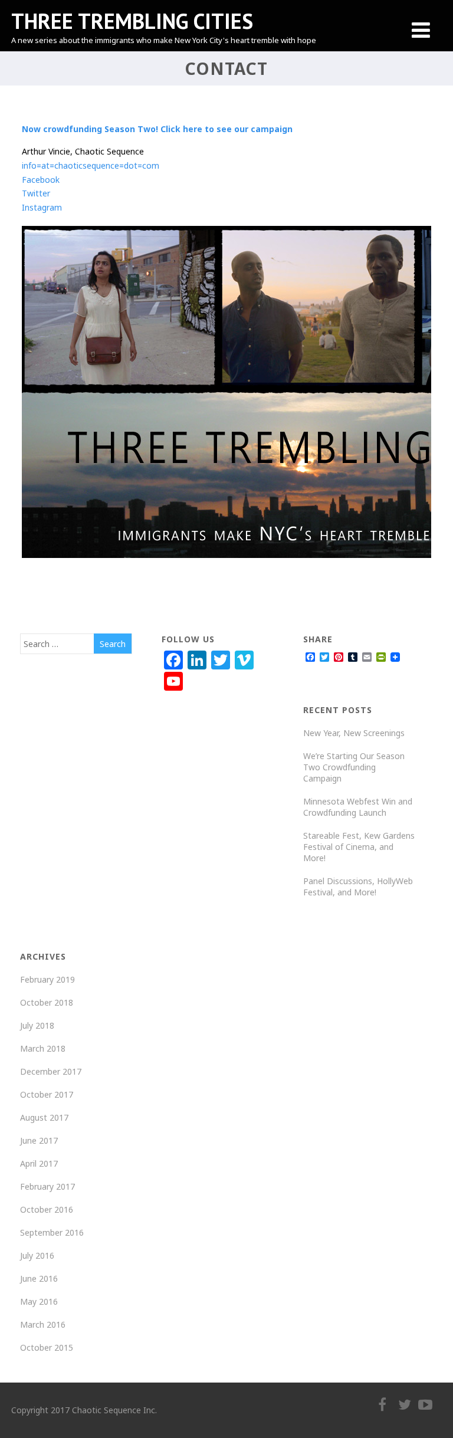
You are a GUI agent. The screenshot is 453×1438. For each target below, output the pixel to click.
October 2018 (46, 1002)
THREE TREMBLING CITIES (132, 21)
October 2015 (46, 1347)
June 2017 (39, 1140)
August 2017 (44, 1117)
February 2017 (47, 1186)
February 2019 (47, 979)
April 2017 (39, 1163)
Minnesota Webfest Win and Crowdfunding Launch (357, 807)
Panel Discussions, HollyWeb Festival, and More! (358, 886)
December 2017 (50, 1071)
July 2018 (37, 1025)
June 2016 (39, 1278)
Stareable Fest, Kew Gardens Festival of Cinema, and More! (359, 847)
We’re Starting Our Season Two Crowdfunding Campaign (354, 767)
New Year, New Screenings (354, 732)
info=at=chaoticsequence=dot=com (90, 165)
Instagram (42, 207)
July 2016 (37, 1255)
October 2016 (46, 1209)
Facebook (41, 179)
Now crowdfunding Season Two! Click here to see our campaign (157, 128)
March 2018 (42, 1048)
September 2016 (52, 1232)
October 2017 (46, 1094)
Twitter (36, 193)
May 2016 (39, 1301)
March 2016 (42, 1324)
